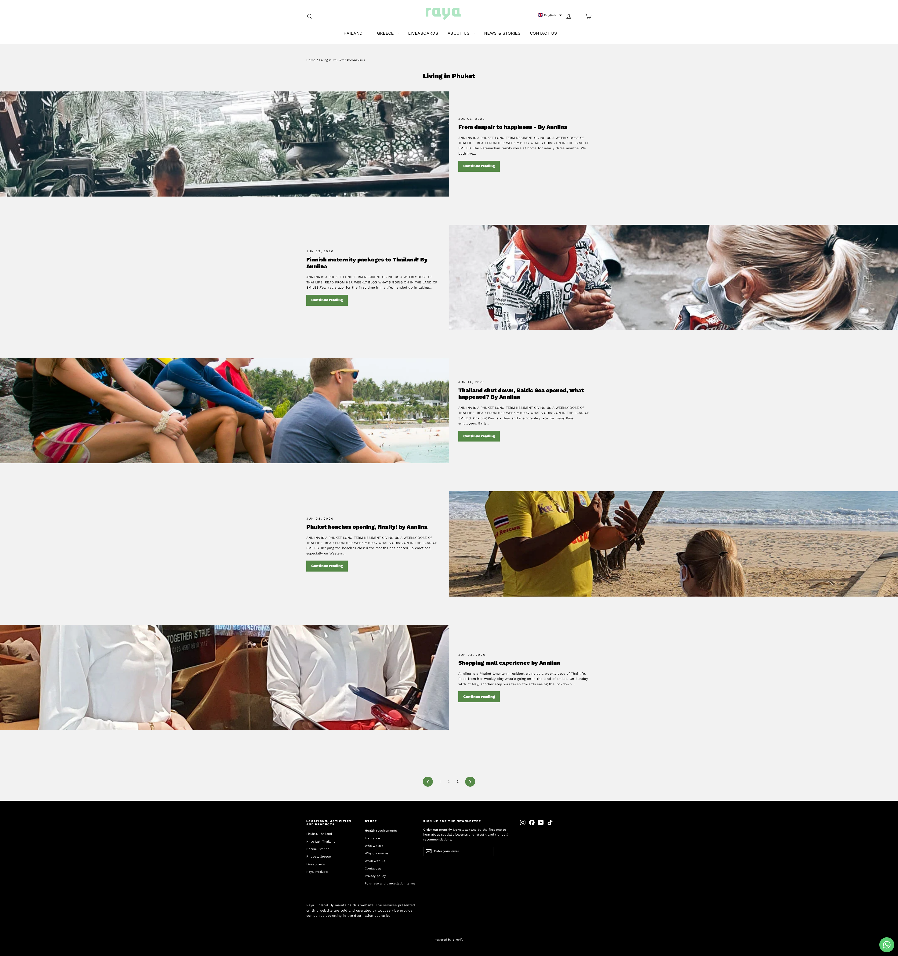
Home (310, 60)
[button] (550, 15)
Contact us (373, 868)
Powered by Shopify (449, 939)
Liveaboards (315, 864)
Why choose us (377, 853)
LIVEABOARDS (423, 33)
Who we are (374, 845)
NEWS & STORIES (502, 33)
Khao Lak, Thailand (320, 841)
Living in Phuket (331, 60)
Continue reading (479, 166)
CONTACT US (543, 33)
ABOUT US (459, 33)
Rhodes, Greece (318, 856)
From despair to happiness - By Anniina (512, 127)
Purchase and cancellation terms (390, 883)
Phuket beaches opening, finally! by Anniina (366, 527)
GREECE (386, 33)
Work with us (375, 861)
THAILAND (352, 33)
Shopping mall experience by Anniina (509, 662)
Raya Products (317, 871)
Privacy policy (375, 876)
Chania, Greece (318, 849)
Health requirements (381, 830)
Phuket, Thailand (319, 834)
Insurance (372, 838)
